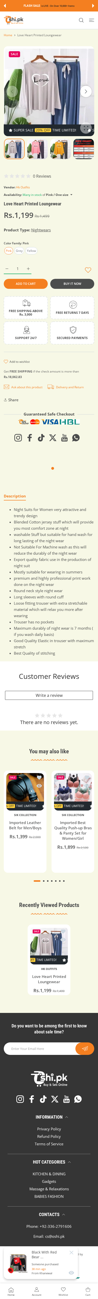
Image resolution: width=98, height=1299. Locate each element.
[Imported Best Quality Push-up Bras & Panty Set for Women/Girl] (73, 792)
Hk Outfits (23, 187)
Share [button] (13, 399)
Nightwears (41, 229)
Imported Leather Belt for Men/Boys (25, 825)
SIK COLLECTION (25, 815)
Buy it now (72, 284)
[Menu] (91, 20)
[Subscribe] (84, 1048)
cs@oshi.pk (55, 1236)
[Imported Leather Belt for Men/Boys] (25, 792)
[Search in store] (81, 20)
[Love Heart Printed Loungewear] (49, 945)
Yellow (31, 251)
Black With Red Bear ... (44, 1254)
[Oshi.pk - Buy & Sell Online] (14, 20)
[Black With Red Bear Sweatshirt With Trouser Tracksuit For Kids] (18, 1263)
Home (8, 35)
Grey (19, 251)
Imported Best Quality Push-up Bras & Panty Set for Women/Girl (73, 830)
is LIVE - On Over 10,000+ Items (57, 5)
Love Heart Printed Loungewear (49, 979)
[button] (5, 6)
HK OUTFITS (49, 968)
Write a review (49, 695)
